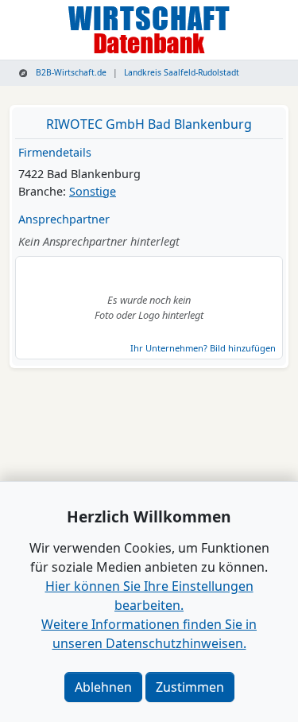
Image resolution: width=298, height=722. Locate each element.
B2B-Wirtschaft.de (69, 72)
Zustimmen (190, 687)
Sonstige (92, 191)
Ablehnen (103, 687)
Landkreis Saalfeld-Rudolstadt (181, 72)
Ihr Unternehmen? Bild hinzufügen (203, 348)
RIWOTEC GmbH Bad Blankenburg (149, 124)
